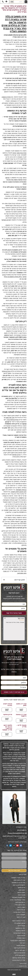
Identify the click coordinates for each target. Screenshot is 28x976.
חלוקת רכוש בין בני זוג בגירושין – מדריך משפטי (7, 727)
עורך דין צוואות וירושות (21, 715)
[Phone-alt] (2, 1)
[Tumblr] (7, 845)
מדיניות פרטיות (22, 966)
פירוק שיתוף (7, 714)
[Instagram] (14, 845)
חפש (12, 2)
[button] (26, 1)
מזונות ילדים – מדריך (21, 726)
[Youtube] (17, 845)
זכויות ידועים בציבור (7, 704)
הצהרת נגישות (23, 963)
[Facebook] (6, 1)
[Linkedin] (10, 845)
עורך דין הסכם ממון (21, 704)
